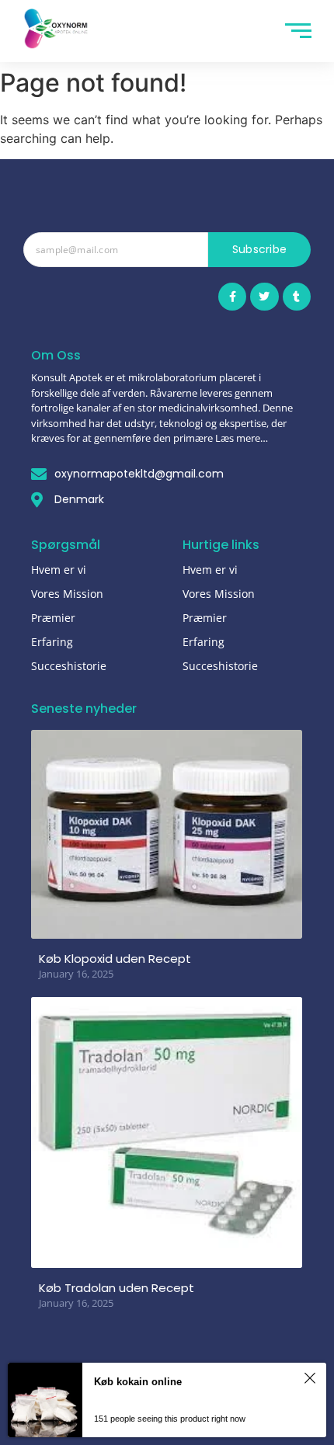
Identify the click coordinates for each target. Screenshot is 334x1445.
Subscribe (259, 249)
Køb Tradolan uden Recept (116, 1288)
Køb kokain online (138, 1382)
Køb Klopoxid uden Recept (115, 958)
